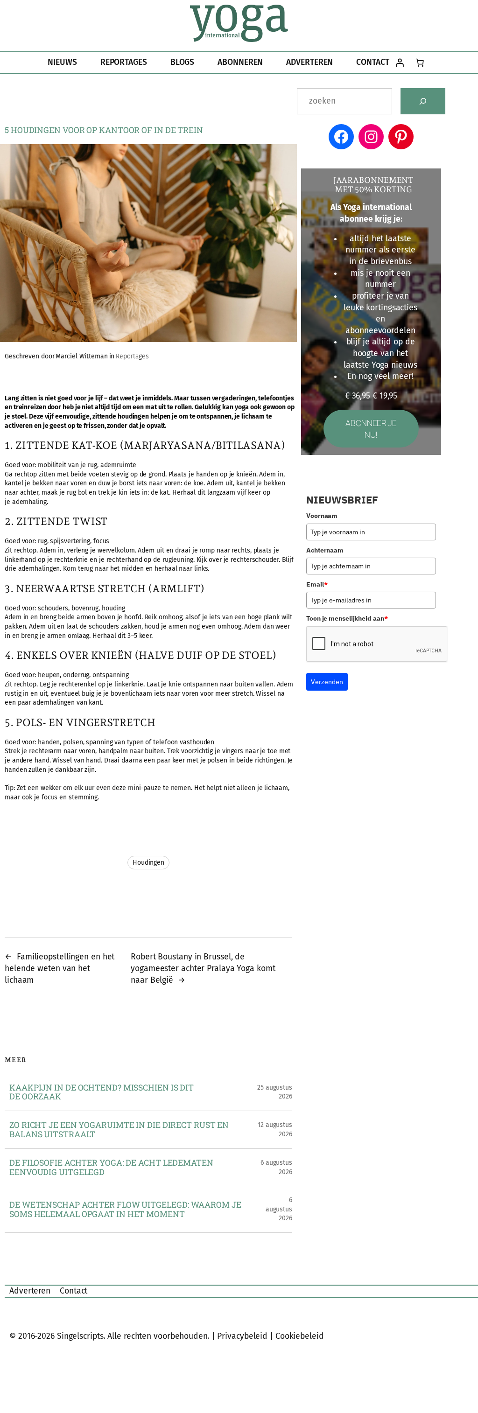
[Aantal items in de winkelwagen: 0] (420, 62)
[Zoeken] (423, 101)
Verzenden (327, 682)
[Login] (399, 62)
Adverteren (29, 1291)
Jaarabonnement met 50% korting (373, 184)
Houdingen (148, 863)
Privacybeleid (242, 1336)
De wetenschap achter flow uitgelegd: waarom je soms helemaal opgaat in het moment (125, 1209)
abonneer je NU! (371, 428)
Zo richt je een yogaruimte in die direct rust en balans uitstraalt (119, 1129)
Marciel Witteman (81, 356)
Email (316, 584)
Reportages (132, 356)
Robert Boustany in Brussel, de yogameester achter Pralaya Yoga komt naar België (203, 968)
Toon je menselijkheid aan (346, 618)
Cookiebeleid (299, 1336)
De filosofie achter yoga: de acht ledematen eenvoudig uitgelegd (111, 1167)
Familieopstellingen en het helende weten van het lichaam (59, 968)
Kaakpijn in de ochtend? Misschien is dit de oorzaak (101, 1092)
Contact (73, 1291)
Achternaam (325, 550)
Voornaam (321, 515)
